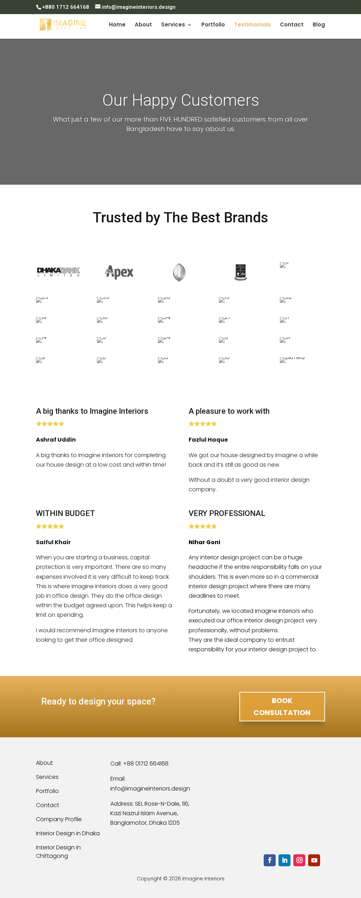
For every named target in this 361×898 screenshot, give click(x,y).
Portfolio (213, 25)
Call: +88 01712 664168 (139, 763)
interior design (208, 586)
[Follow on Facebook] (270, 860)
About (143, 25)
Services (173, 25)
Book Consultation (282, 707)
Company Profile (59, 819)
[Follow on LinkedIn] (284, 860)
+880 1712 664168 (65, 7)
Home (117, 25)
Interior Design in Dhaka (68, 833)
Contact (292, 25)
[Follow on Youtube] (314, 860)
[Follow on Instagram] (299, 860)
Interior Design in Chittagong (58, 851)
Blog (319, 25)
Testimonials (252, 25)
